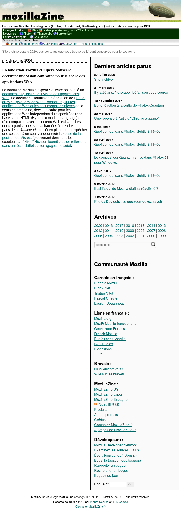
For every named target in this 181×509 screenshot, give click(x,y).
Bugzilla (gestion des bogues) (117, 460)
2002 (130, 235)
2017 (119, 225)
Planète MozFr (105, 282)
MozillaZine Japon (108, 394)
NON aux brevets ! (108, 368)
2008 (141, 230)
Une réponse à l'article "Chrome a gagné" (126, 118)
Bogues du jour (106, 475)
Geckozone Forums (109, 328)
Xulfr (98, 353)
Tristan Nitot (103, 293)
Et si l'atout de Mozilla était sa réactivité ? (126, 188)
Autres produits (106, 414)
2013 (162, 225)
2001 (141, 235)
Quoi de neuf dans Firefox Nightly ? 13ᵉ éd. (127, 175)
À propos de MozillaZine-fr (115, 429)
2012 (98, 230)
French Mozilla (105, 333)
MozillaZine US (106, 389)
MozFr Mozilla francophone (115, 323)
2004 (109, 235)
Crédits (100, 419)
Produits (100, 409)
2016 (130, 225)
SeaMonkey (64, 33)
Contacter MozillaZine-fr (90, 506)
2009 (130, 230)
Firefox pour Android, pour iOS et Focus (67, 30)
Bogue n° (102, 484)
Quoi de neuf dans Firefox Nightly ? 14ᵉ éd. (127, 144)
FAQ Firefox (103, 343)
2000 (151, 235)
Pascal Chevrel (106, 298)
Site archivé (103, 79)
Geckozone (41, 37)
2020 (98, 225)
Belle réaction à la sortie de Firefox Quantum (129, 105)
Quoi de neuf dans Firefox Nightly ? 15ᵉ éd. (127, 131)
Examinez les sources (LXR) (116, 450)
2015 (141, 225)
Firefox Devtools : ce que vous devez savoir (128, 201)
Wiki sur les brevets (109, 374)
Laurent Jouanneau (109, 303)
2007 (151, 230)
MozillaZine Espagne (111, 399)
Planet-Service (99, 502)
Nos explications (92, 43)
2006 (162, 230)
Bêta (35, 30)
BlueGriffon (70, 43)
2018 (109, 225)
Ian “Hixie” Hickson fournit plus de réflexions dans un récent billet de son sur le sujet (44, 143)
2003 (119, 235)
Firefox (27, 33)
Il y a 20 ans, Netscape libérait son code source (131, 92)
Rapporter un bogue (110, 465)
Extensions (103, 348)
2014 (151, 225)
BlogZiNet (102, 288)
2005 (98, 235)
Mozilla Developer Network (115, 444)
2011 (109, 230)
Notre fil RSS (109, 404)
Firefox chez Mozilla (110, 338)
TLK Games (120, 502)
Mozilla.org (102, 318)
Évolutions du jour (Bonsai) (115, 455)
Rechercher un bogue (111, 470)
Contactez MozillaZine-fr (113, 424)
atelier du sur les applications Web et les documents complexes (43, 102)
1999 (162, 235)
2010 (119, 230)
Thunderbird (44, 33)
